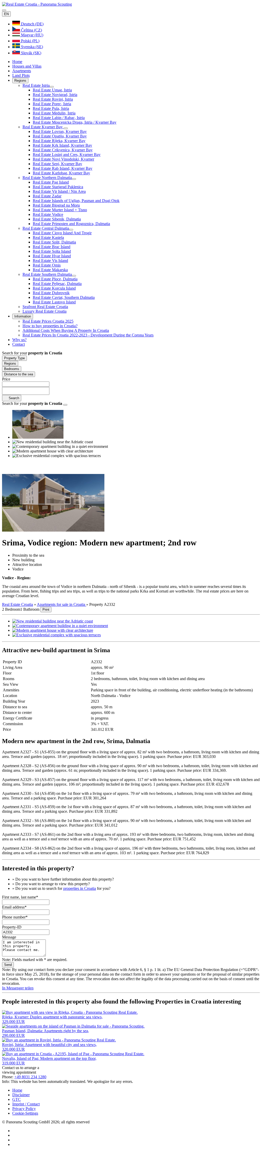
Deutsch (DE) (31, 24)
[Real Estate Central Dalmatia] (71, 229)
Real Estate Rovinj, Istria (53, 99)
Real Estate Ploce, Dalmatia (55, 279)
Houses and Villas (26, 66)
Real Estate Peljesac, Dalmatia (57, 283)
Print (45, 609)
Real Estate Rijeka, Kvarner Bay (59, 141)
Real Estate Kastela (48, 237)
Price (6, 379)
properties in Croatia (79, 888)
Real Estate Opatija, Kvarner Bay (60, 136)
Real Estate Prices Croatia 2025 (48, 321)
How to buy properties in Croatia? (50, 326)
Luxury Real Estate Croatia (45, 311)
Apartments (21, 71)
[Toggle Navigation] (4, 10)
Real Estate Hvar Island (52, 256)
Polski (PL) (29, 41)
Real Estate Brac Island (51, 247)
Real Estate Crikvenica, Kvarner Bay (63, 150)
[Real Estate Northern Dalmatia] (74, 179)
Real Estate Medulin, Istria (54, 113)
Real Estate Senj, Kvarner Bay (57, 164)
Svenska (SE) (31, 47)
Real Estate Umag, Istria (52, 90)
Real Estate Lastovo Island (54, 302)
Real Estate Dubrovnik (51, 293)
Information (22, 316)
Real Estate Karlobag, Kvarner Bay (61, 173)
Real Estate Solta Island (52, 251)
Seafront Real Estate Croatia (45, 306)
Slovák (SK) (30, 53)
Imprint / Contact (26, 1104)
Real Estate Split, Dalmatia (54, 242)
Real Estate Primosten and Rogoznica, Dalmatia (71, 223)
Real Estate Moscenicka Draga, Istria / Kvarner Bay (74, 122)
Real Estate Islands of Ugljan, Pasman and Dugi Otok (76, 200)
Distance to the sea (18, 374)
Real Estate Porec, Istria (52, 104)
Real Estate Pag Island (51, 182)
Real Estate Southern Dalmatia (47, 274)
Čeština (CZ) (31, 30)
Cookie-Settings (25, 1113)
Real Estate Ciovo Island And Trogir (62, 233)
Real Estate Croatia (17, 604)
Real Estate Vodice (48, 214)
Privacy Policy (24, 1108)
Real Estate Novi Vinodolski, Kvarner (63, 159)
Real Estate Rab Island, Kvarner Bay (62, 168)
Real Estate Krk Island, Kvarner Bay (62, 145)
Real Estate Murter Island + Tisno (60, 210)
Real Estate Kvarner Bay (43, 127)
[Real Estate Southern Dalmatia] (74, 276)
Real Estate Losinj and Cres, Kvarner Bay (67, 154)
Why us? (19, 339)
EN (6, 14)
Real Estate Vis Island (50, 260)
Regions (20, 80)
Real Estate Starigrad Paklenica (58, 187)
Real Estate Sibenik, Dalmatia (57, 219)
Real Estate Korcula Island (54, 288)
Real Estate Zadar (47, 196)
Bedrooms (11, 369)
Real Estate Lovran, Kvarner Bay (60, 131)
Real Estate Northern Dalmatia (47, 177)
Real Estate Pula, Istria (51, 108)
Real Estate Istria (36, 85)
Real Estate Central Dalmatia (46, 228)
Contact (18, 344)
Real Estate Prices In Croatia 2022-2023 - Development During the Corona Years (88, 335)
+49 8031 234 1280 (30, 1077)
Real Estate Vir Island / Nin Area (59, 191)
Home (17, 61)
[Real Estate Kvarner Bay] (66, 128)
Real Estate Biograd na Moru (56, 205)
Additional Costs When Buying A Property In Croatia (66, 330)
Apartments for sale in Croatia (61, 604)
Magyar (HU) (31, 35)
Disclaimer (21, 1095)
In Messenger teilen (18, 988)
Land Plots (21, 75)
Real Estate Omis (47, 265)
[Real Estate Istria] (52, 87)
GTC (16, 1099)
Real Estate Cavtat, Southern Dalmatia (64, 297)
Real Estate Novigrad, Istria (55, 94)
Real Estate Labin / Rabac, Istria (59, 117)
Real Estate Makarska (50, 270)
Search (13, 398)
